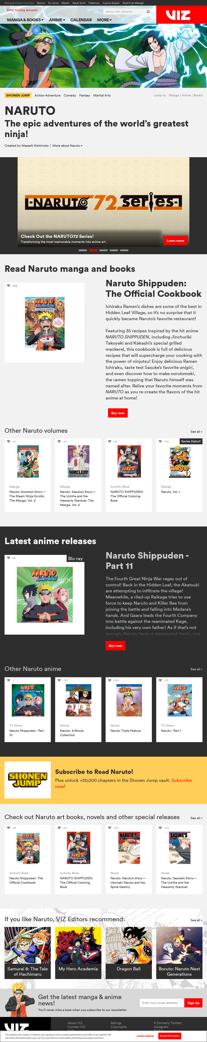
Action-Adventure (47, 95)
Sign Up (193, 1003)
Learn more (175, 240)
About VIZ (75, 1023)
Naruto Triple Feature (125, 731)
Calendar (81, 19)
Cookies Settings (145, 1035)
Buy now (118, 413)
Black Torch (79, 3)
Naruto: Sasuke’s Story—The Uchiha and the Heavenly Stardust (179, 882)
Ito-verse (53, 3)
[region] (103, 1036)
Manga (174, 95)
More (103, 19)
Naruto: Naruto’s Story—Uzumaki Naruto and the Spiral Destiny (128, 882)
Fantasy (84, 95)
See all (196, 432)
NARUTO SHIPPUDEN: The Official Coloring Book (126, 496)
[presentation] (28, 461)
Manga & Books (24, 19)
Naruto (41, 3)
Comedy (70, 95)
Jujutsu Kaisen (111, 3)
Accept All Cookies (170, 1035)
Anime (56, 19)
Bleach (65, 3)
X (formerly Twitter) (168, 1023)
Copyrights (119, 1027)
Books (198, 95)
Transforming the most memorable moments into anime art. (63, 242)
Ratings (116, 1023)
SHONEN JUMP (18, 95)
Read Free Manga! (133, 3)
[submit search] (149, 12)
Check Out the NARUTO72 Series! (57, 236)
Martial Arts (102, 95)
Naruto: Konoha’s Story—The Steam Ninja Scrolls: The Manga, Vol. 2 (27, 496)
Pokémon (94, 3)
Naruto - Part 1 (171, 731)
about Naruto (67, 146)
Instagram (161, 1027)
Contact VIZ (76, 1027)
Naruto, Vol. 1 (170, 492)
